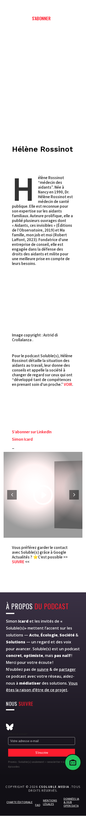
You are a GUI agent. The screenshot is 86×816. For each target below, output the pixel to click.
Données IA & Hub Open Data (71, 802)
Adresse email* (17, 734)
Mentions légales (50, 802)
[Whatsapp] (44, 719)
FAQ (37, 805)
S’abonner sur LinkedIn (32, 431)
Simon (17, 621)
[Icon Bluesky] (9, 727)
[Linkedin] (56, 719)
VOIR (68, 384)
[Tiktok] (68, 719)
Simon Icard (22, 439)
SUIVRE (18, 561)
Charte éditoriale (19, 802)
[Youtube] (33, 719)
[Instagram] (9, 719)
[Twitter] (21, 719)
